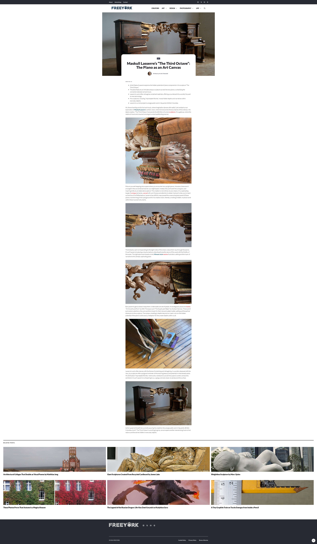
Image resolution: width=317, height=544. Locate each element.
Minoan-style (158, 254)
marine (165, 254)
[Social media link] (198, 2)
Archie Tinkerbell (163, 73)
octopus (133, 193)
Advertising (118, 2)
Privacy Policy (192, 540)
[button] (204, 8)
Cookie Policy (182, 540)
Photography (185, 8)
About (111, 2)
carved (145, 193)
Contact (125, 2)
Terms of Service (203, 540)
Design (172, 8)
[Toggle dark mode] (313, 540)
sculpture (172, 112)
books (188, 306)
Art (163, 8)
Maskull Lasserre (140, 110)
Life (197, 8)
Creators (155, 8)
